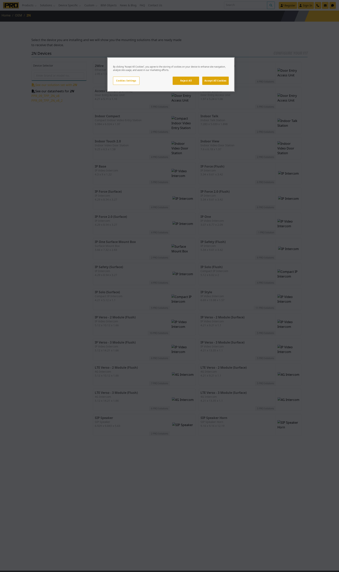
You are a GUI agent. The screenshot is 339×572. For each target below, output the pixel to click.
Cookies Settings (126, 80)
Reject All (186, 80)
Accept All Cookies (215, 80)
